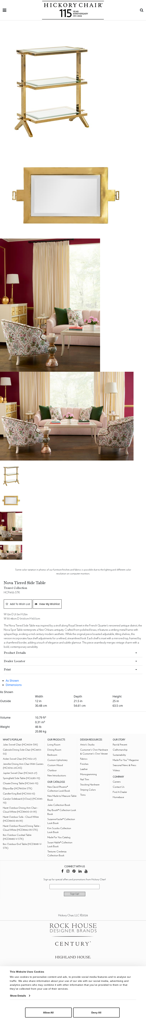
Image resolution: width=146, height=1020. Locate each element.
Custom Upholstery (57, 760)
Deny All (96, 1012)
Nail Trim (84, 779)
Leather (84, 769)
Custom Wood (55, 765)
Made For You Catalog (58, 837)
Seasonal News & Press (124, 765)
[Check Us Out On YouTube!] (86, 871)
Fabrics (83, 758)
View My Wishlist (49, 604)
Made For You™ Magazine (126, 760)
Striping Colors (88, 789)
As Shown (12, 681)
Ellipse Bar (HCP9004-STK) (17, 788)
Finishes (84, 764)
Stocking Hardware (89, 784)
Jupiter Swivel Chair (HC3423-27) (20, 773)
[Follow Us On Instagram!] (67, 871)
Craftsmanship (120, 749)
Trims (83, 795)
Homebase (118, 797)
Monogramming (88, 774)
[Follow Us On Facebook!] (62, 871)
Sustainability (119, 755)
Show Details (18, 995)
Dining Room (54, 749)
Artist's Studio (87, 744)
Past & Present (120, 744)
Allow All (48, 1012)
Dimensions (14, 685)
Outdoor (52, 770)
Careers (117, 781)
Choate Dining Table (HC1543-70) (20, 783)
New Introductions (56, 775)
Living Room (53, 744)
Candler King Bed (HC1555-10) (19, 793)
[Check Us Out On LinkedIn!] (80, 871)
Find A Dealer (120, 792)
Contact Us (118, 787)
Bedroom (52, 755)
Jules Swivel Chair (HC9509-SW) (20, 744)
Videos (116, 770)
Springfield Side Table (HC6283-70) (21, 778)
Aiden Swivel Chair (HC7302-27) (19, 758)
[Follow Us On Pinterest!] (73, 871)
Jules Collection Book (58, 805)
